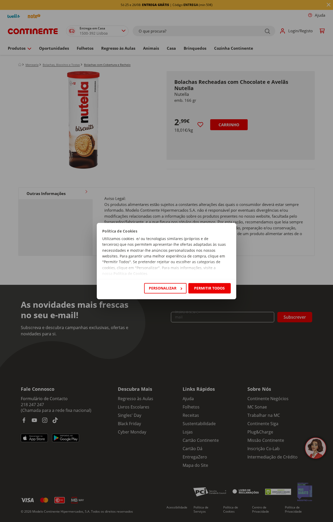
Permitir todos (209, 288)
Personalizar (162, 288)
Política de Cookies (130, 273)
